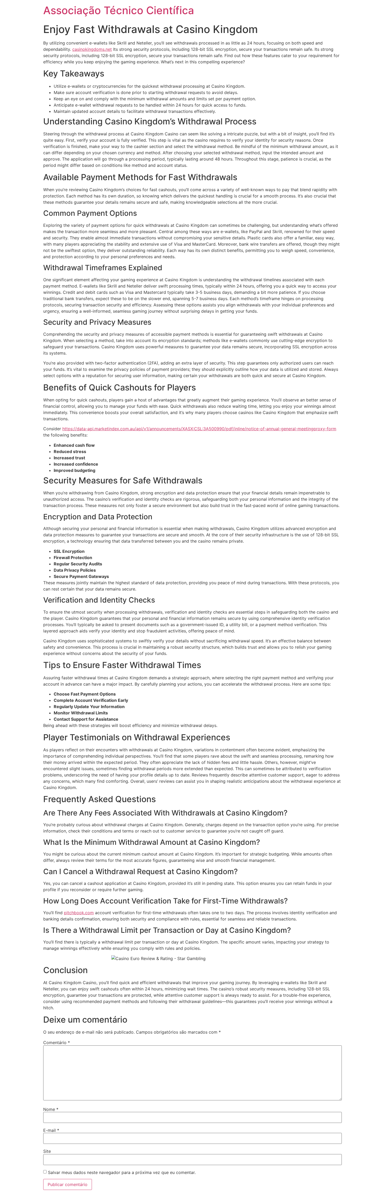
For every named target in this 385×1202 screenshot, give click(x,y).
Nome (50, 1109)
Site (47, 1151)
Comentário (56, 1042)
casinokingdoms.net (92, 49)
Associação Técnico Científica (118, 10)
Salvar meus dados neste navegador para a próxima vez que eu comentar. (122, 1172)
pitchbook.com (79, 912)
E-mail (51, 1130)
